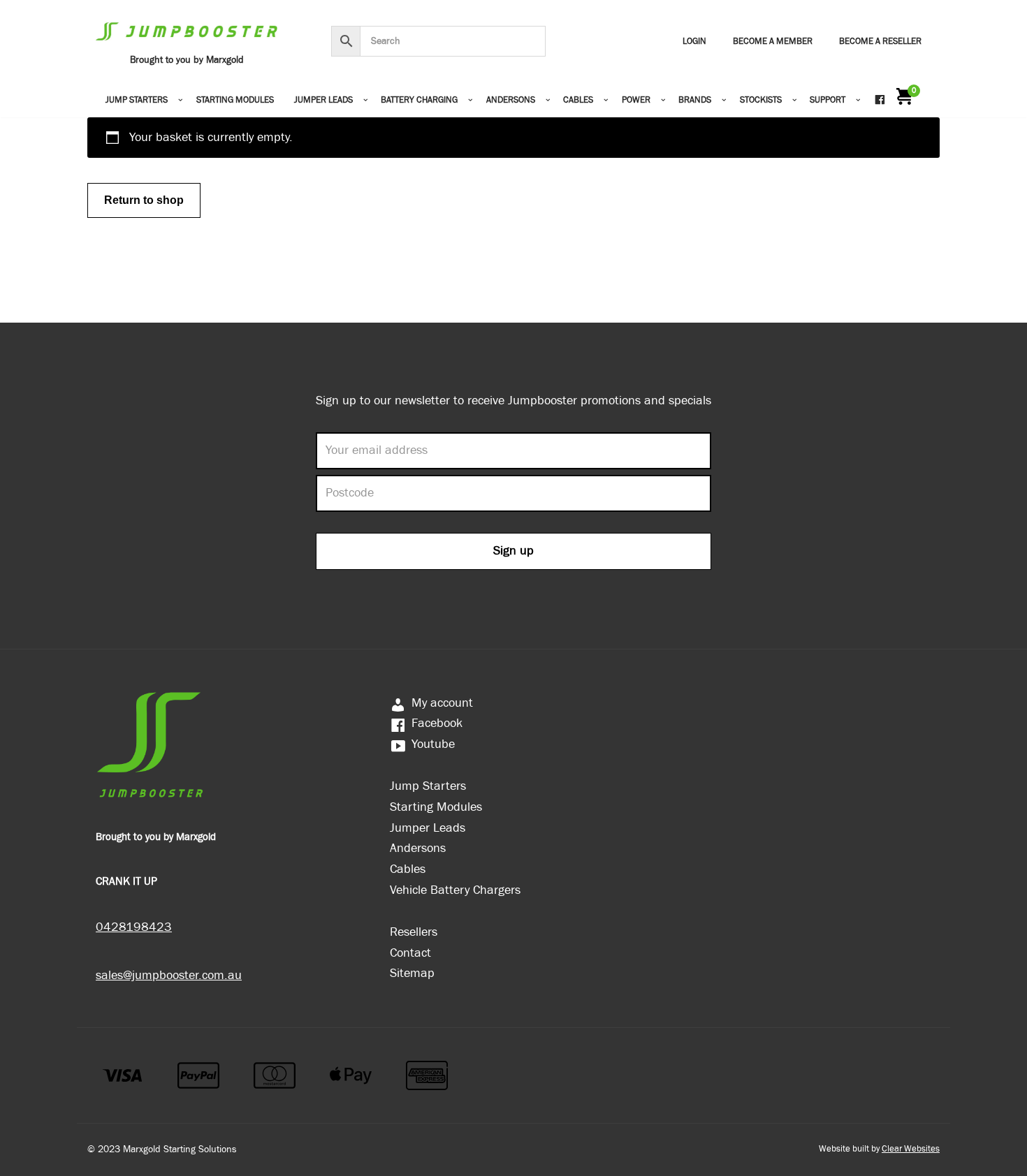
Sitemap (412, 973)
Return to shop (144, 200)
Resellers (413, 932)
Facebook (436, 723)
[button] (180, 100)
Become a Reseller (880, 41)
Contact (410, 953)
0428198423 (134, 927)
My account (442, 703)
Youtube (433, 744)
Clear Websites (911, 1149)
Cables (407, 869)
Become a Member (773, 41)
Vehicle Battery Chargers (455, 890)
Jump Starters (428, 786)
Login (694, 41)
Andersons (418, 848)
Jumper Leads (427, 828)
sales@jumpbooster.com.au (169, 975)
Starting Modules (235, 100)
